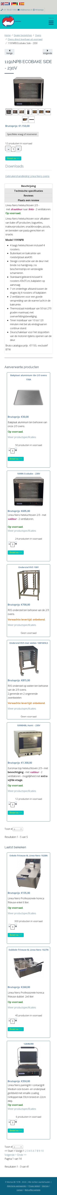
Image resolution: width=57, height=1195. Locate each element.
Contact (20, 1190)
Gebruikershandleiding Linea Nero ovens (27, 176)
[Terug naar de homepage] (13, 21)
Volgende (10, 1154)
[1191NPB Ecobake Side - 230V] (28, 91)
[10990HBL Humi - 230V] (28, 743)
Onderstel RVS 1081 (28, 567)
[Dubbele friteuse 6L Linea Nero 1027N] (28, 967)
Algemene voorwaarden (16, 1186)
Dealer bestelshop (23, 35)
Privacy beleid (34, 1186)
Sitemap (45, 1186)
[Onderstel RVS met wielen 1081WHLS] (28, 660)
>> (24, 1154)
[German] (15, 3)
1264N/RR (29, 1043)
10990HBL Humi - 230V (28, 725)
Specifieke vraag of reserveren (22, 134)
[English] (3, 3)
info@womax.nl (26, 9)
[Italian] (19, 3)
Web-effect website (32, 1190)
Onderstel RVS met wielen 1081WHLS (28, 643)
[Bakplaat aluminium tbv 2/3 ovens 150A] (28, 397)
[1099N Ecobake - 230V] (28, 491)
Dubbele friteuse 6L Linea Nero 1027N (28, 949)
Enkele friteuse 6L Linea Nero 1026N (29, 855)
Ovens (38, 35)
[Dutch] (7, 3)
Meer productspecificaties (22, 437)
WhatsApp (39, 9)
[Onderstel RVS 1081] (28, 585)
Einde (20, 1154)
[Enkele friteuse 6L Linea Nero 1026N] (28, 873)
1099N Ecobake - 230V (28, 473)
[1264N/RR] (28, 1061)
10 (42, 1151)
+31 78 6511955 (10, 9)
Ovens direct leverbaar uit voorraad (25, 39)
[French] (11, 3)
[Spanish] (22, 3)
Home (8, 35)
